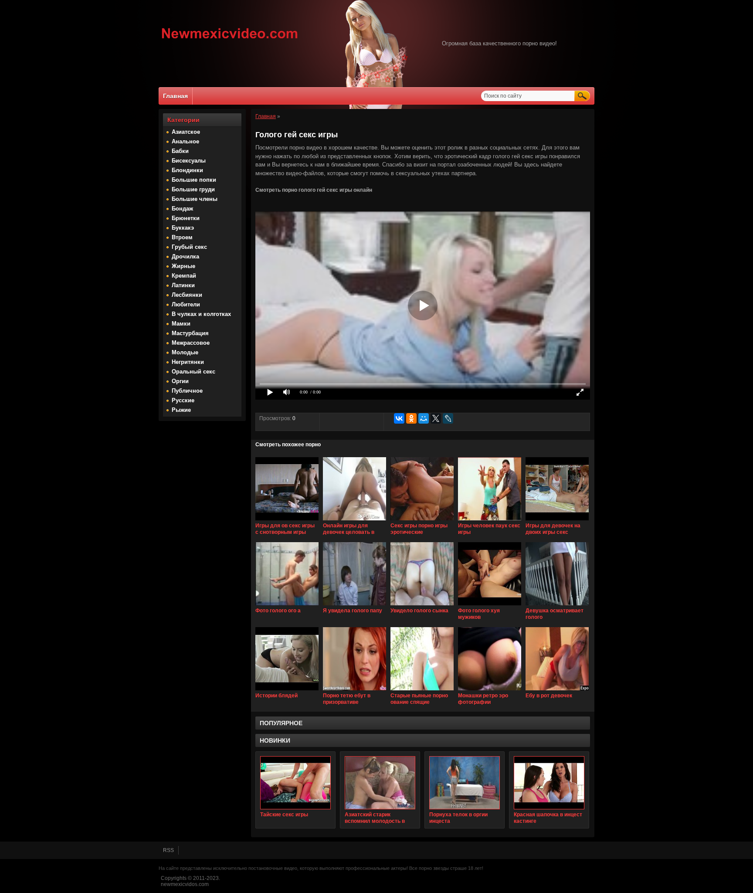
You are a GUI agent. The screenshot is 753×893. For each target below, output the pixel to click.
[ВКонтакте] (399, 418)
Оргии (180, 381)
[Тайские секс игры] (295, 782)
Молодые (185, 352)
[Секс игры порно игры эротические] (422, 521)
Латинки (183, 285)
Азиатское (186, 132)
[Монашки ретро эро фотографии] (489, 691)
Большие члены (194, 199)
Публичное (187, 390)
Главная (175, 95)
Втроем (182, 237)
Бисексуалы (189, 160)
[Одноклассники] (411, 418)
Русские (183, 400)
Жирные (183, 266)
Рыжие (181, 410)
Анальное (185, 141)
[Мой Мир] (423, 418)
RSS (168, 850)
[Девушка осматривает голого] (557, 606)
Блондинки (187, 170)
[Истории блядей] (287, 691)
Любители (186, 304)
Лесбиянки (187, 295)
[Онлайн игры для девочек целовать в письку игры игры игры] (354, 521)
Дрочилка (185, 256)
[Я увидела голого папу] (354, 606)
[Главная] (230, 40)
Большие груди (193, 189)
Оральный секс (193, 371)
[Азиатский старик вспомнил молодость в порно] (380, 782)
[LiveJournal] (448, 418)
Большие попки (194, 180)
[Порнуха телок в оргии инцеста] (464, 782)
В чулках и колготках (201, 314)
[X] (436, 418)
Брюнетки (186, 218)
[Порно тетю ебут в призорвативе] (354, 691)
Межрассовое (191, 343)
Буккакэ (183, 227)
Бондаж (182, 208)
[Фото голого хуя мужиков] (489, 606)
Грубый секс (189, 247)
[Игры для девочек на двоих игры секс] (557, 521)
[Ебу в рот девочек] (557, 691)
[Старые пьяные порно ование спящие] (422, 691)
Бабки (180, 151)
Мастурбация (190, 333)
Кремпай (184, 275)
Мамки (181, 323)
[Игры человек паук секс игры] (489, 521)
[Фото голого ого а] (287, 606)
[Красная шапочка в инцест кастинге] (549, 782)
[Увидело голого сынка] (422, 606)
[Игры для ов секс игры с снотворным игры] (287, 521)
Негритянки (188, 362)
